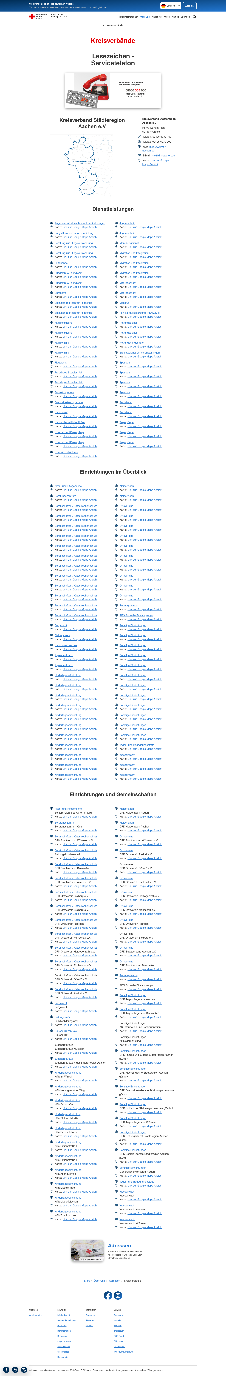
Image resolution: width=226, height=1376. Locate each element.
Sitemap (118, 1325)
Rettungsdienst (128, 322)
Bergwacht (61, 625)
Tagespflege (127, 422)
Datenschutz (119, 1346)
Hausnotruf (61, 412)
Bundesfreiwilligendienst (68, 273)
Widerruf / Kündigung (123, 1351)
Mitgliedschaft (128, 283)
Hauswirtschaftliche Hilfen (70, 422)
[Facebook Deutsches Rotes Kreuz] (108, 1295)
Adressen (119, 1245)
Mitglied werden (64, 1315)
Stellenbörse (63, 1351)
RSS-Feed (119, 1335)
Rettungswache (128, 605)
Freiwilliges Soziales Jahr (69, 372)
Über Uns (145, 16)
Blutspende (61, 263)
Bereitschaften (64, 1330)
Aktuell (175, 16)
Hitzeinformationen (128, 16)
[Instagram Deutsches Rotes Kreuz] (118, 1295)
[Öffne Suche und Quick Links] (195, 17)
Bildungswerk (62, 635)
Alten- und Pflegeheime (68, 486)
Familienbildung (63, 322)
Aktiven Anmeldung (66, 1320)
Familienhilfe (62, 342)
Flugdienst (61, 362)
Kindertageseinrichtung (68, 675)
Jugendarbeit (127, 223)
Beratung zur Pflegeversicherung (74, 243)
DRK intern (119, 1341)
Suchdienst (126, 402)
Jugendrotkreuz (64, 655)
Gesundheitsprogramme (69, 402)
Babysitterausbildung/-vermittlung (74, 233)
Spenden (185, 16)
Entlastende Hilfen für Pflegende (73, 303)
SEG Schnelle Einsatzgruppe (136, 615)
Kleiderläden (127, 486)
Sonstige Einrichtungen (133, 625)
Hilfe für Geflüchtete (66, 452)
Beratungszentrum (65, 496)
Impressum (119, 1330)
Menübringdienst (129, 243)
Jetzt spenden (35, 1315)
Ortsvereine (126, 506)
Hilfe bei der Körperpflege (69, 432)
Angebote (157, 16)
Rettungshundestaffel (132, 342)
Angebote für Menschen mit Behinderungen (80, 223)
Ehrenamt (60, 293)
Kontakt (117, 1320)
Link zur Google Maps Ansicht (155, 162)
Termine (89, 1325)
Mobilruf (124, 303)
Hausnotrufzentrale (66, 645)
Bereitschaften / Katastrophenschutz (76, 506)
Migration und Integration (134, 253)
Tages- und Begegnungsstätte (137, 745)
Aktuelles (90, 1320)
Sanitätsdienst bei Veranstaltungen (140, 352)
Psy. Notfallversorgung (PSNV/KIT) (140, 312)
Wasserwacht (127, 755)
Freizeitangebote (64, 392)
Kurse (167, 16)
